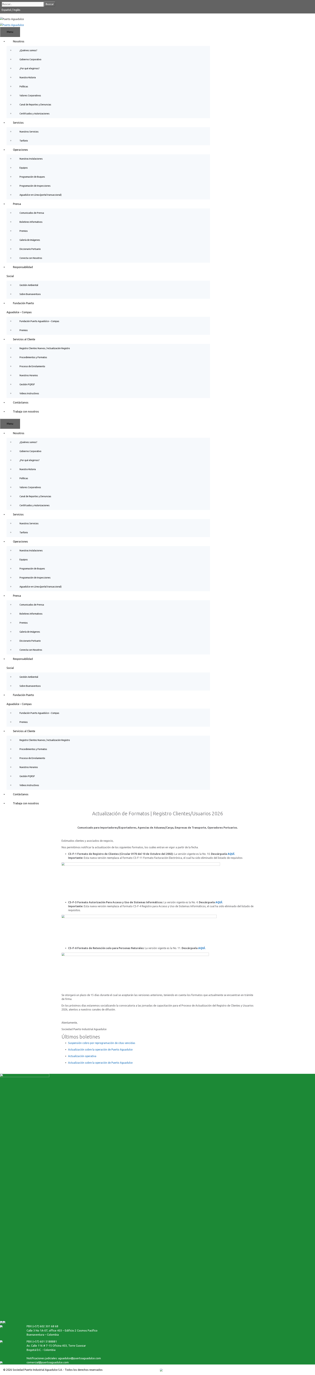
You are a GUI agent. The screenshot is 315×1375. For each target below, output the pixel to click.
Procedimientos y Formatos (33, 357)
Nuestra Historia (28, 77)
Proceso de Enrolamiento (32, 366)
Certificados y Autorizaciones (35, 113)
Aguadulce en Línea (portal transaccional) (41, 195)
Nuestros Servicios (29, 131)
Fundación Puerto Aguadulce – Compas (39, 321)
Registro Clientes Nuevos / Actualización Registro (45, 348)
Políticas (24, 86)
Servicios (18, 122)
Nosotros (18, 41)
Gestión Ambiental (29, 285)
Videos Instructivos (29, 393)
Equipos (24, 167)
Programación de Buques (32, 176)
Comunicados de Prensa (32, 213)
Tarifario (24, 140)
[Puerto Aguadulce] (12, 24)
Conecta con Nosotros (31, 258)
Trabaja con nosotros (26, 411)
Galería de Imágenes (30, 240)
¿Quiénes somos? (28, 50)
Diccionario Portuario (30, 249)
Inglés (16, 9)
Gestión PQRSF (27, 384)
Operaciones (20, 149)
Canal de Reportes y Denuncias (35, 104)
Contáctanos (20, 402)
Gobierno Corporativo (30, 59)
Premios (24, 231)
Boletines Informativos (31, 222)
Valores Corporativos (30, 95)
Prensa (17, 203)
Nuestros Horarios (29, 375)
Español (7, 9)
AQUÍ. (231, 853)
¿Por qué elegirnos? (30, 68)
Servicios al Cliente (24, 339)
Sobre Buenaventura (30, 294)
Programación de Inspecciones (35, 185)
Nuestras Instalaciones (31, 158)
